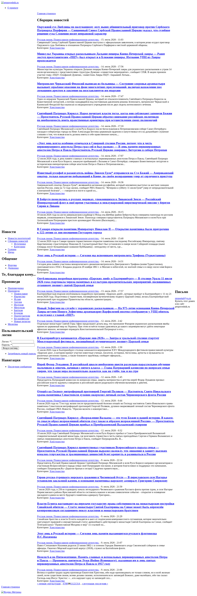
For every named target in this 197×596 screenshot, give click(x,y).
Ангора (18, 302)
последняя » (101, 583)
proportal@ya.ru (183, 298)
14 (78, 583)
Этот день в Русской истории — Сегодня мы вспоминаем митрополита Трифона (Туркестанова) (101, 255)
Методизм (19, 307)
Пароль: (7, 344)
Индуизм (19, 304)
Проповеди (14, 291)
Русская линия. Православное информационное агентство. (68, 39)
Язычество (19, 296)
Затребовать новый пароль (22, 353)
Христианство (57, 48)
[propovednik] (10, 2)
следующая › (88, 583)
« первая (41, 583)
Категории (19, 246)
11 (71, 583)
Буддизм (18, 313)
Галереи (12, 249)
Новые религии (22, 321)
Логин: (6, 341)
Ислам (17, 299)
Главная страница (46, 13)
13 (76, 583)
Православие (21, 293)
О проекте (12, 7)
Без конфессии (21, 318)
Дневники (13, 268)
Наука (11, 252)
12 (73, 583)
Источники (20, 244)
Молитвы (13, 324)
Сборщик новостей (18, 241)
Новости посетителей (19, 238)
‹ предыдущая (53, 583)
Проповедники (16, 288)
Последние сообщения (20, 366)
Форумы (12, 265)
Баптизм (18, 310)
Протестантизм (22, 316)
